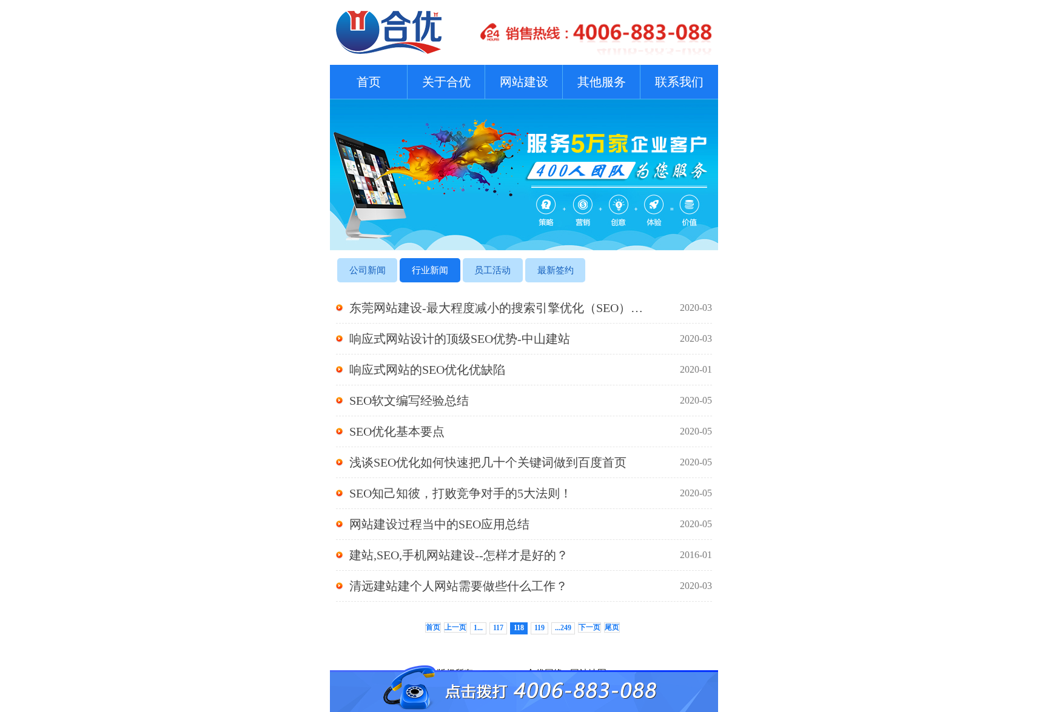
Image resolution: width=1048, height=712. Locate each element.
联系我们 (679, 81)
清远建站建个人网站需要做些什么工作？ (530, 586)
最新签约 (555, 270)
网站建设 (524, 81)
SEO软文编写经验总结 (530, 400)
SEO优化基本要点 (530, 431)
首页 (369, 81)
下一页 (589, 627)
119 (539, 628)
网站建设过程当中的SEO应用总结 (530, 524)
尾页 (612, 627)
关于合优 (446, 81)
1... (478, 628)
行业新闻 (430, 270)
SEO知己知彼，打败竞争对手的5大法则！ (530, 493)
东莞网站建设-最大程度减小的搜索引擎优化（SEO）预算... (530, 307)
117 (498, 628)
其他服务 (601, 81)
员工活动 (492, 270)
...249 (563, 628)
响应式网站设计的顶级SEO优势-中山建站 (530, 338)
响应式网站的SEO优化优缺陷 (530, 369)
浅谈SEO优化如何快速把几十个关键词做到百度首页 (530, 462)
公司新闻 (367, 270)
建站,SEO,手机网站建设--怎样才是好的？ (530, 555)
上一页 (455, 627)
